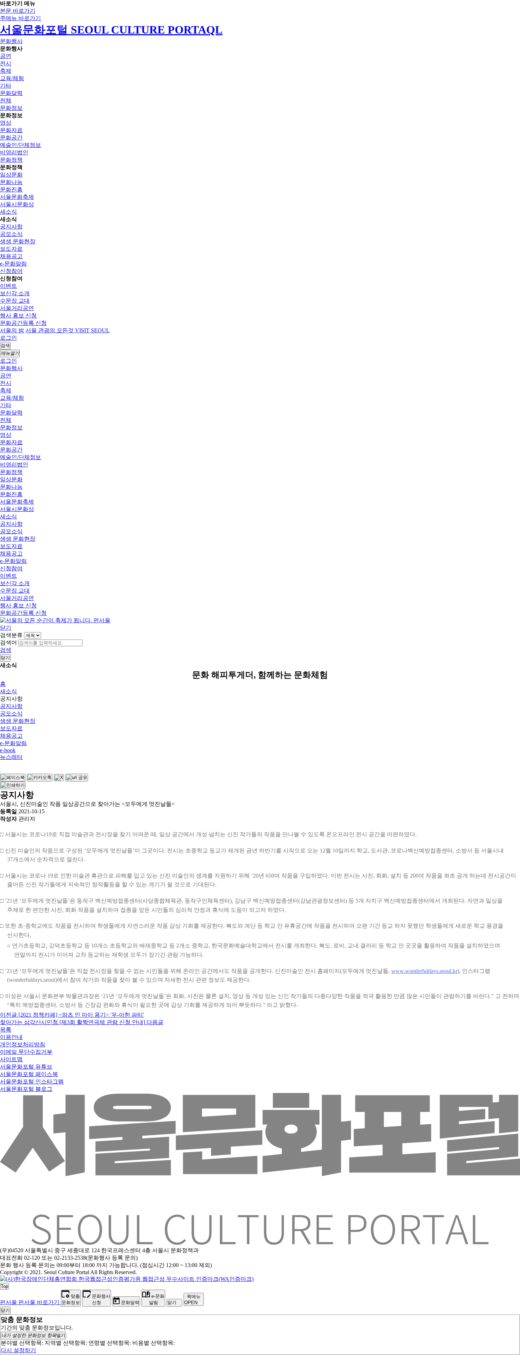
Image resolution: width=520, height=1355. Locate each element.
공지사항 (11, 227)
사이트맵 (11, 1059)
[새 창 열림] (127, 1279)
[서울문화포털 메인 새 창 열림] (260, 1242)
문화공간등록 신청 (23, 323)
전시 (5, 63)
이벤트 (8, 286)
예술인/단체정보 (20, 145)
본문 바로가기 (17, 11)
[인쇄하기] (12, 785)
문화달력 (11, 93)
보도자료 (11, 249)
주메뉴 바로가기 (20, 18)
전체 (5, 100)
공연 (5, 56)
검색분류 (11, 635)
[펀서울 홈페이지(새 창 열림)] (55, 620)
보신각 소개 (15, 293)
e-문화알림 (13, 264)
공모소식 (11, 234)
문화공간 (11, 138)
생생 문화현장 (17, 241)
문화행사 (11, 41)
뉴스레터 (11, 757)
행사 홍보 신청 (18, 316)
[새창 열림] (12, 777)
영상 (5, 123)
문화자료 (11, 130)
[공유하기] (0, 772)
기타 (5, 86)
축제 (5, 71)
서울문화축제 (17, 197)
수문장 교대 (15, 301)
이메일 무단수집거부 (26, 1052)
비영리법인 (14, 152)
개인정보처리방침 (22, 1044)
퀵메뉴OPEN (192, 1299)
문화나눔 (11, 182)
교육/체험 (12, 78)
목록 (5, 1030)
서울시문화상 (17, 204)
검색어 (8, 643)
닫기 (5, 628)
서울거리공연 (17, 308)
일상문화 (11, 175)
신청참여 (11, 271)
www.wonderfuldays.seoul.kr (424, 971)
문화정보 (11, 108)
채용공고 (11, 256)
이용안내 (11, 1037)
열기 (33, 1335)
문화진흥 (11, 189)
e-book (8, 750)
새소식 (8, 212)
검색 (5, 650)
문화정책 (11, 160)
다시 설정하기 (18, 1350)
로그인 (8, 338)
